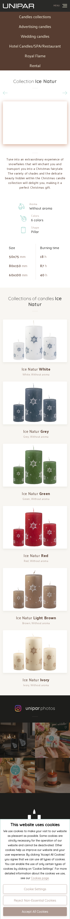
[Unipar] (18, 6)
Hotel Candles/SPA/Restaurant (35, 46)
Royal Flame (35, 55)
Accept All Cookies (35, 912)
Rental (35, 65)
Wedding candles (35, 36)
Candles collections (35, 16)
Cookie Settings (35, 889)
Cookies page (40, 878)
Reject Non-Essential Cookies (35, 900)
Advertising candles (35, 26)
